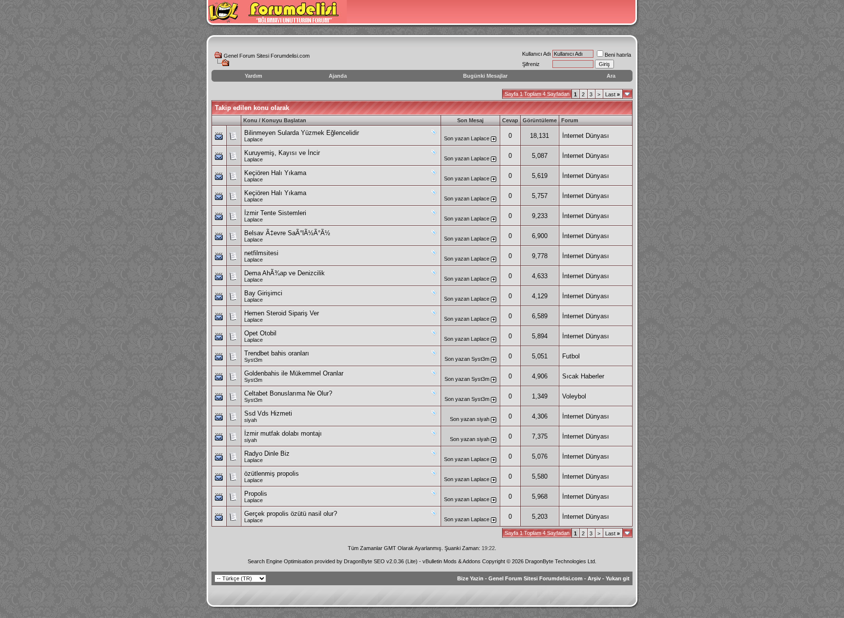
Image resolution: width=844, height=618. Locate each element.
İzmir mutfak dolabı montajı (283, 433)
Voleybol (574, 396)
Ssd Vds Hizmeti (268, 413)
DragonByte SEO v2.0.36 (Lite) (381, 561)
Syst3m (253, 360)
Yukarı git (618, 578)
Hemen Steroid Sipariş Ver (281, 313)
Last (612, 94)
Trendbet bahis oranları (276, 353)
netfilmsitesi (261, 253)
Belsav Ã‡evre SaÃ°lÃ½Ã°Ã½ (287, 233)
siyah (250, 420)
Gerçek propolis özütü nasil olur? (290, 513)
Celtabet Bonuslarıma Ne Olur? (288, 393)
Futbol (571, 356)
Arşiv (594, 578)
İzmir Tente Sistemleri (275, 213)
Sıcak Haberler (583, 376)
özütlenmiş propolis (271, 473)
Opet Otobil (260, 333)
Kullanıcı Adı (536, 54)
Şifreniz (531, 64)
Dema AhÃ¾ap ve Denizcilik (284, 273)
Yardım (253, 76)
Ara (611, 76)
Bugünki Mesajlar (485, 76)
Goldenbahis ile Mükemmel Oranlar (293, 373)
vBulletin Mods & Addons (451, 561)
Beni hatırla (618, 55)
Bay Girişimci (263, 293)
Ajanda (338, 76)
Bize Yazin (470, 578)
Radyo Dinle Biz (267, 453)
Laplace (253, 139)
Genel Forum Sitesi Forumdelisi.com (267, 56)
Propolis (255, 493)
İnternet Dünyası (585, 135)
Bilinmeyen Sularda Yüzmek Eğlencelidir (301, 132)
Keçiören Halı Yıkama (275, 173)
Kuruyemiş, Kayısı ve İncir (282, 152)
